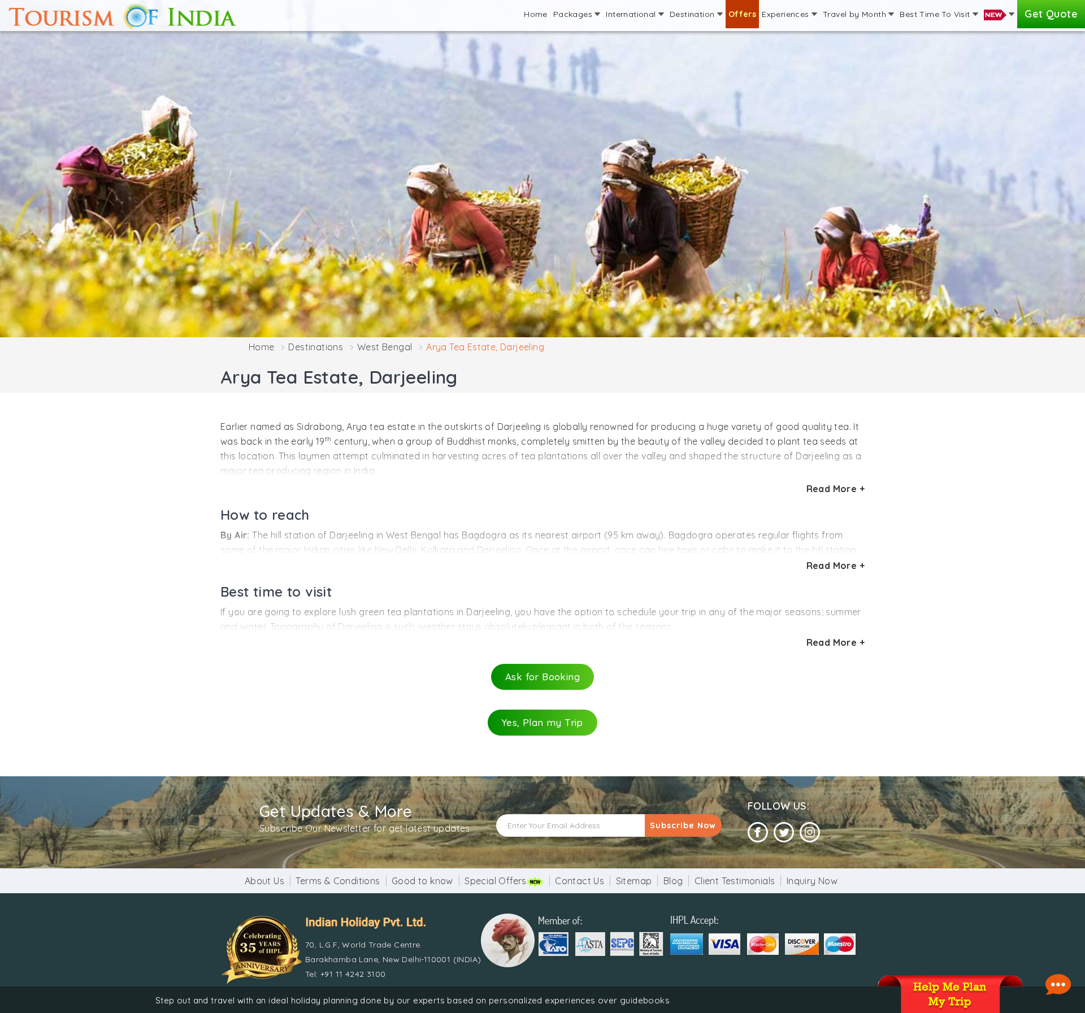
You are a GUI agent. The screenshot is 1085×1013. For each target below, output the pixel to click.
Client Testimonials (735, 880)
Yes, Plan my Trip (542, 722)
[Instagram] (810, 832)
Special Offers (496, 880)
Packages (574, 14)
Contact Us (579, 880)
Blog (673, 880)
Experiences (786, 14)
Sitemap (634, 880)
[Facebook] (758, 832)
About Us (264, 880)
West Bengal (384, 347)
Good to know (422, 880)
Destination (693, 14)
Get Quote (1051, 13)
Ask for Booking (542, 676)
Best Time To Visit (936, 14)
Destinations (315, 347)
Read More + (835, 488)
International (632, 14)
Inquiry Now (812, 880)
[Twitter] (784, 832)
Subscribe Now (683, 825)
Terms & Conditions (338, 880)
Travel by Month (855, 14)
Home (536, 14)
